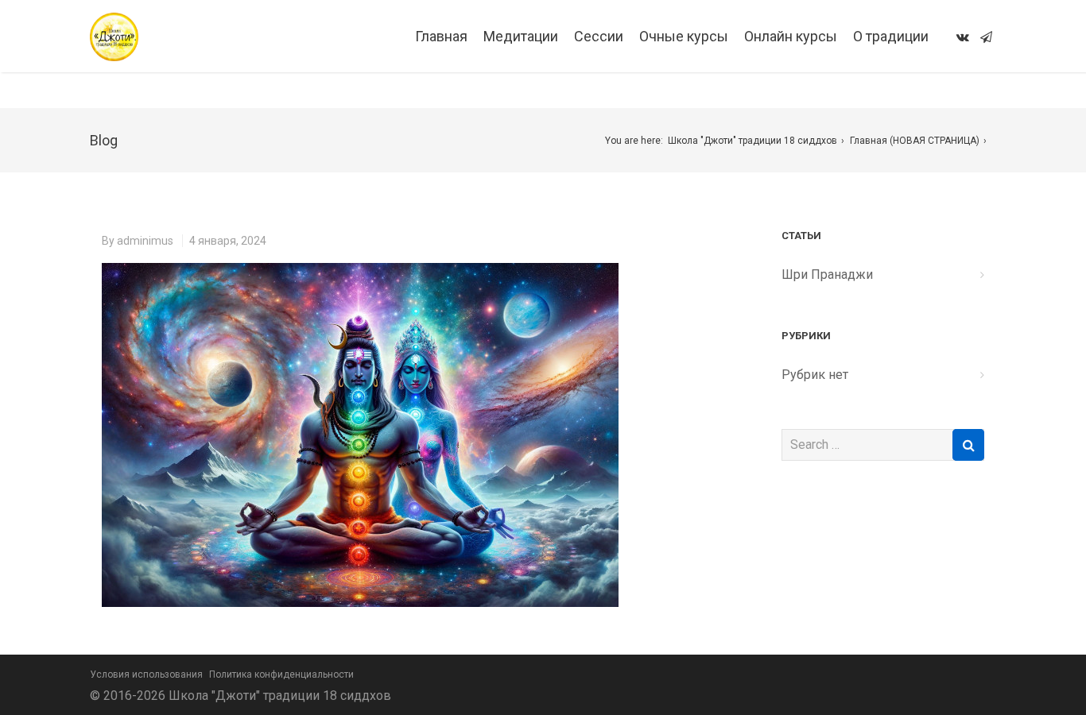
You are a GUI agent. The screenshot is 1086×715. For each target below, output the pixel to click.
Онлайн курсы (790, 36)
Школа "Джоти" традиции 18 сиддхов (752, 140)
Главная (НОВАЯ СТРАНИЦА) (914, 140)
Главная (441, 36)
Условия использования (146, 674)
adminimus (145, 240)
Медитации (520, 36)
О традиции (891, 36)
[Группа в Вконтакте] (963, 36)
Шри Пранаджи (827, 274)
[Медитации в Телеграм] (986, 36)
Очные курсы (683, 36)
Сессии (598, 36)
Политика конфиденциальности (281, 674)
